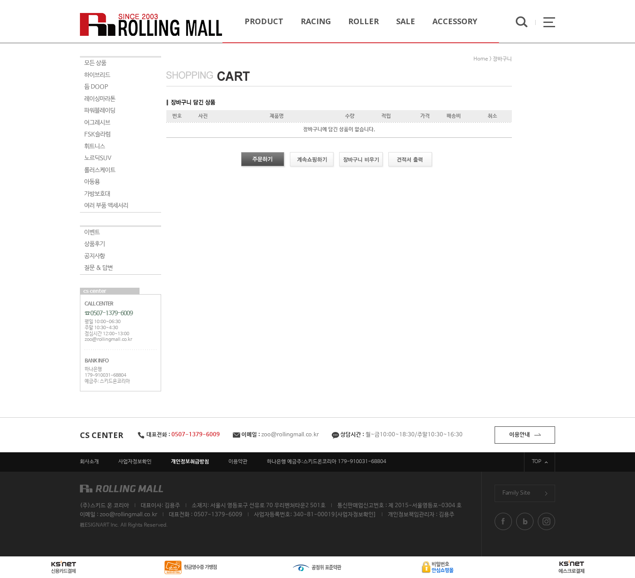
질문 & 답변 (98, 267)
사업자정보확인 (135, 462)
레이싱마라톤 (99, 98)
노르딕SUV (97, 158)
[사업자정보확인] (355, 514)
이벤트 (92, 232)
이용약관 (238, 462)
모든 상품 (95, 63)
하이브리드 (97, 75)
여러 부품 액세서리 (106, 205)
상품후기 (94, 244)
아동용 (92, 181)
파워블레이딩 (99, 110)
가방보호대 (97, 194)
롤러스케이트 (99, 170)
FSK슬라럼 (97, 134)
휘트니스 (94, 146)
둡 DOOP (96, 86)
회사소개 (89, 462)
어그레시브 (97, 122)
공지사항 (94, 256)
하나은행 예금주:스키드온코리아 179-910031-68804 (326, 462)
